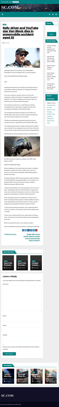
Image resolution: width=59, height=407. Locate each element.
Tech (5, 372)
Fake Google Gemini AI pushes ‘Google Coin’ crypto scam (51, 76)
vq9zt (20, 404)
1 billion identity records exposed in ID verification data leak (51, 49)
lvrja (1, 404)
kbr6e (17, 404)
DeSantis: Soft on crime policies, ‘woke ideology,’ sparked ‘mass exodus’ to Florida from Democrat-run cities (51, 114)
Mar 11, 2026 (8, 378)
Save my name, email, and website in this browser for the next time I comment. (21, 348)
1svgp (3, 404)
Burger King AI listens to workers (51, 67)
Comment (6, 284)
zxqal (14, 404)
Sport (4, 24)
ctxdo (6, 404)
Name (5, 316)
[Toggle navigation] (56, 14)
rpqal (12, 404)
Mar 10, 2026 (22, 378)
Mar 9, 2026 (50, 378)
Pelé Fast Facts (11, 234)
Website (5, 335)
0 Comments (9, 381)
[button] (49, 14)
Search (49, 23)
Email (5, 325)
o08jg (9, 404)
